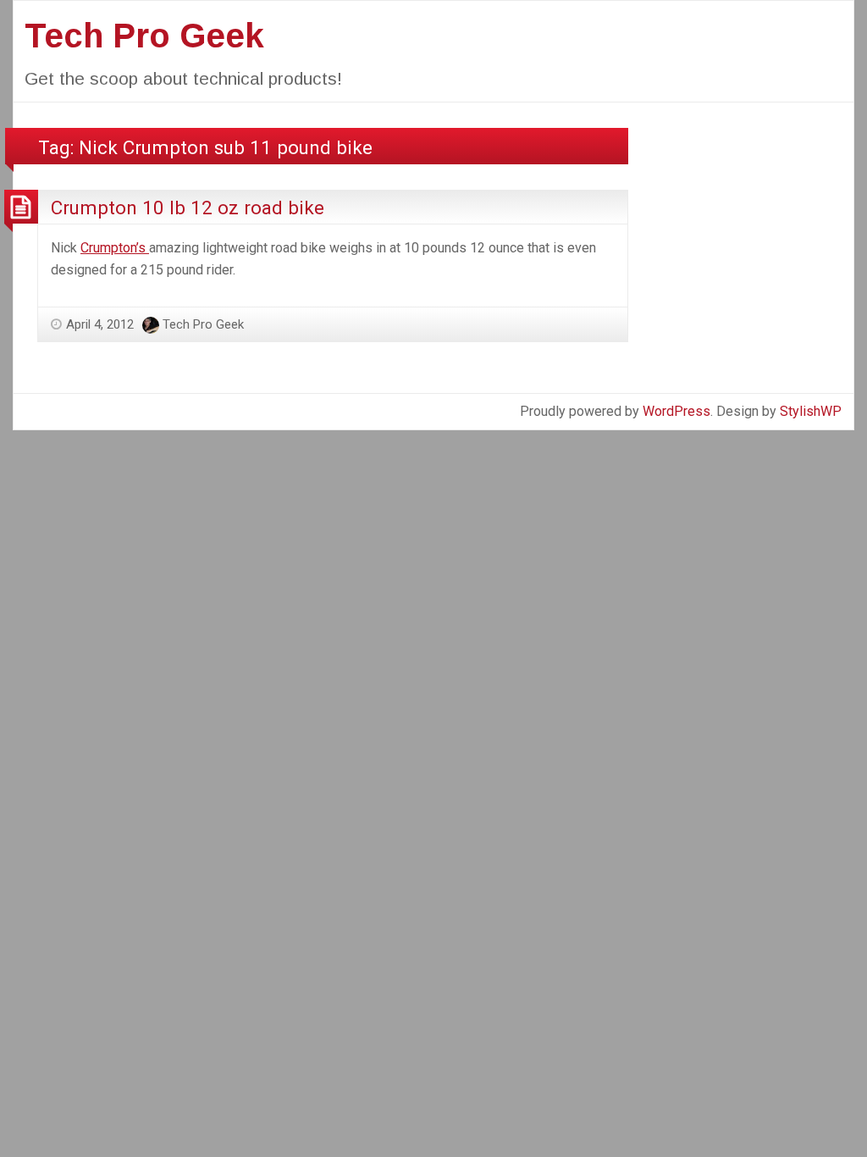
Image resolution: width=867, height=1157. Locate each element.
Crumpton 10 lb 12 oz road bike (187, 208)
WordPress (676, 411)
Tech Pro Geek (144, 35)
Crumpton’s (114, 248)
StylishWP (811, 411)
